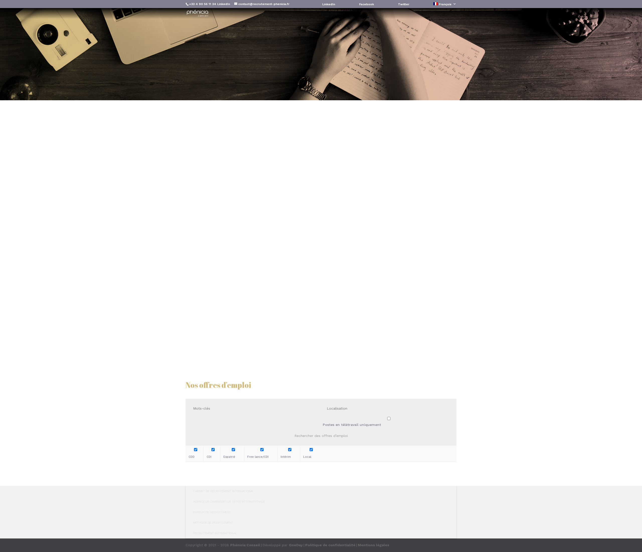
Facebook (366, 4)
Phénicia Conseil (245, 545)
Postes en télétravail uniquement (352, 425)
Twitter (403, 4)
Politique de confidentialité (330, 545)
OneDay (296, 545)
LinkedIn (223, 4)
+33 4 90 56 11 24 (202, 4)
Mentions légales (373, 545)
